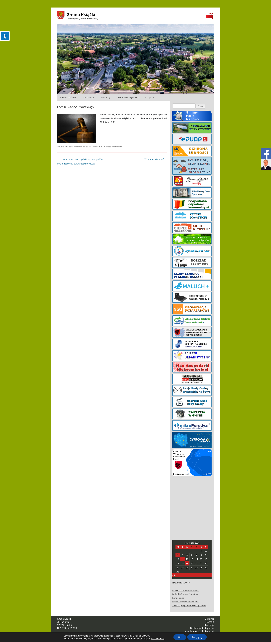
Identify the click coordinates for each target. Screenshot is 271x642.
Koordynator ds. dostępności (199, 631)
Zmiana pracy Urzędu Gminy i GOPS (189, 605)
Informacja (79, 146)
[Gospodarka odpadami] (192, 205)
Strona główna (68, 97)
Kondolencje (178, 597)
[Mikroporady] (192, 426)
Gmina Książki (80, 14)
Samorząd (106, 97)
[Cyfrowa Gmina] (192, 440)
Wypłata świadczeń (155, 159)
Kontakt (210, 621)
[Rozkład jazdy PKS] (192, 263)
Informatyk (117, 146)
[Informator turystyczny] (192, 128)
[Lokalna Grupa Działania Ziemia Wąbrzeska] (192, 321)
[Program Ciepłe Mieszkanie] (192, 228)
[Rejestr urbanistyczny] (192, 356)
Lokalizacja (208, 625)
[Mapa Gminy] (192, 116)
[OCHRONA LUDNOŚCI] (192, 151)
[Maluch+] (192, 286)
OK (179, 637)
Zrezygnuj (197, 637)
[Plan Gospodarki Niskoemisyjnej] (192, 368)
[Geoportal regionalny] (192, 379)
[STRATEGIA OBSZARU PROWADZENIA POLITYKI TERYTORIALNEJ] (192, 333)
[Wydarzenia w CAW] (192, 251)
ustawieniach (157, 638)
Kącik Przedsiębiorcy (128, 97)
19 (187, 563)
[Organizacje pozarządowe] (192, 309)
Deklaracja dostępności (202, 628)
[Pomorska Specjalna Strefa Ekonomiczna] (192, 344)
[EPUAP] (192, 140)
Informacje (88, 97)
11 (182, 559)
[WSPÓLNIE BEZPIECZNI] (192, 166)
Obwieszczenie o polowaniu (185, 590)
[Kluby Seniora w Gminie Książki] (192, 274)
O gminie (209, 618)
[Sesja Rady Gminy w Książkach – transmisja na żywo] (192, 391)
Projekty (149, 97)
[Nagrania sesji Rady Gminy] (192, 402)
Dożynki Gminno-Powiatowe (185, 594)
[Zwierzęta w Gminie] (192, 414)
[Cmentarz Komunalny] (192, 298)
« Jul (174, 575)
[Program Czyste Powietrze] (192, 216)
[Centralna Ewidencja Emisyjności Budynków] (192, 240)
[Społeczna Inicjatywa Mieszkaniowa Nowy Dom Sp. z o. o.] (192, 193)
